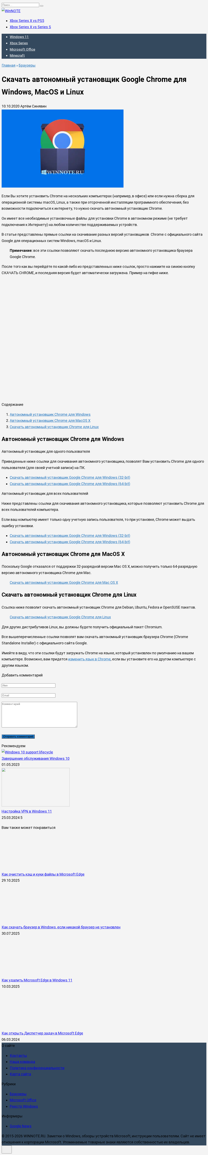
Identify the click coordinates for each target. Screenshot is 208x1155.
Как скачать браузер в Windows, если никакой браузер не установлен (61, 927)
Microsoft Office (22, 49)
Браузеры (18, 1094)
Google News (20, 1126)
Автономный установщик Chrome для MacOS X (50, 420)
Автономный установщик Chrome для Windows (50, 414)
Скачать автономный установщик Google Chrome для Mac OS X (64, 582)
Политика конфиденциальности (37, 1068)
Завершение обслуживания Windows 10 (35, 758)
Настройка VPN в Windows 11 (27, 811)
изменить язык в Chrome (89, 659)
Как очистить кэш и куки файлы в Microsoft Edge (43, 874)
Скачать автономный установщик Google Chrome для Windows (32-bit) (70, 477)
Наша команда (22, 1061)
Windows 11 (19, 37)
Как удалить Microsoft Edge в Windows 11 (37, 980)
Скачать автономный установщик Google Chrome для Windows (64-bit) (70, 484)
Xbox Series (19, 43)
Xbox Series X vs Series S (30, 27)
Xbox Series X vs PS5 (27, 20)
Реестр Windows (24, 1106)
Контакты (18, 1055)
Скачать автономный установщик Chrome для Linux (54, 427)
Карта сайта (20, 1074)
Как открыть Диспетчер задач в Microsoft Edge (42, 1033)
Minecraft (17, 55)
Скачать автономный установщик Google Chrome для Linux (60, 617)
